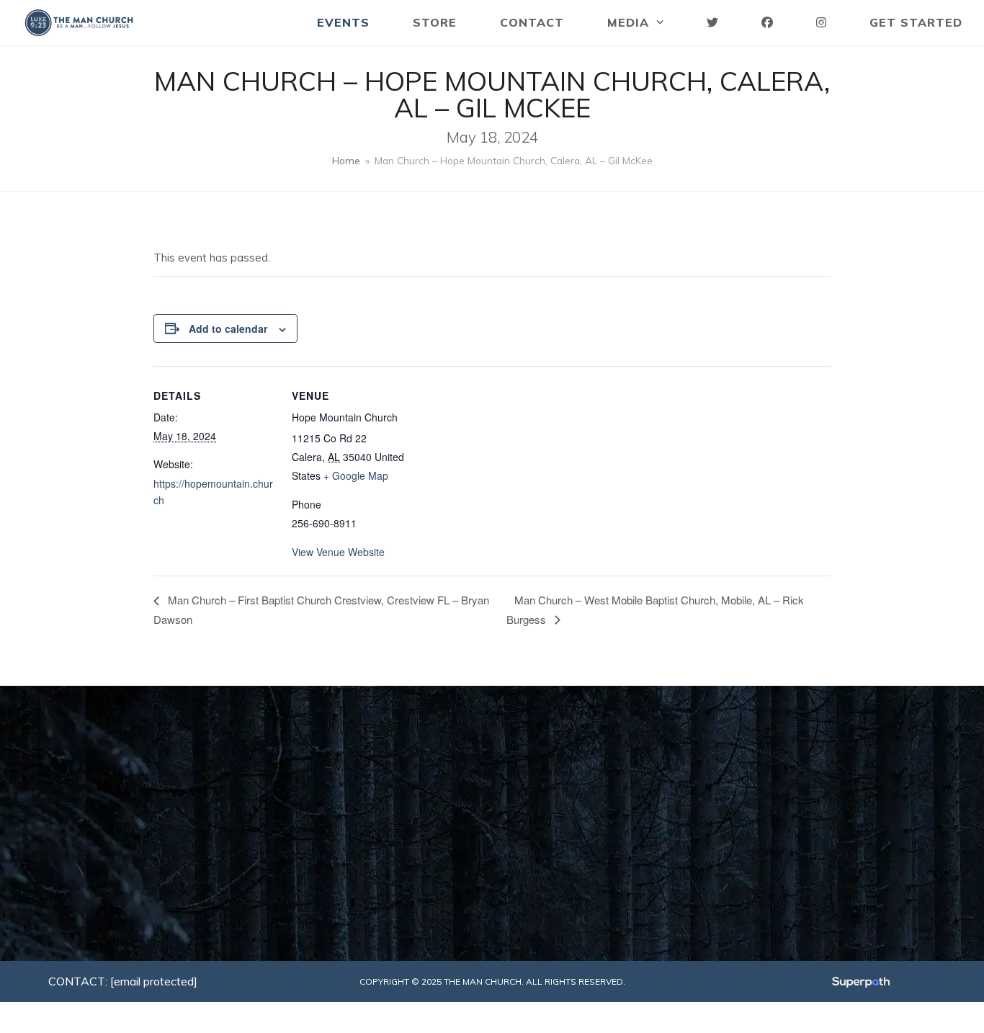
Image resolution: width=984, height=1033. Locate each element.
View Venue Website (338, 552)
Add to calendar (228, 328)
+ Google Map (355, 475)
